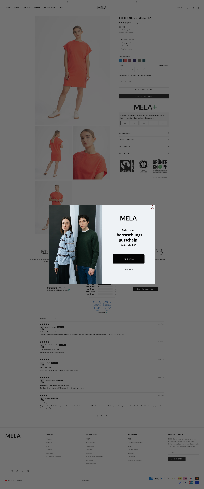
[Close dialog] (152, 207)
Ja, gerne (128, 258)
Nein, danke (128, 269)
